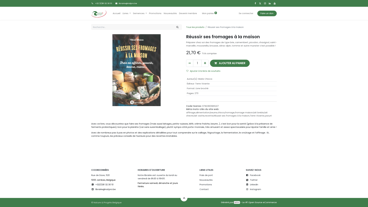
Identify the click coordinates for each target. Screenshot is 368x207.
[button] (230, 63)
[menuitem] (116, 13)
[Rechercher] (177, 27)
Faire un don (266, 13)
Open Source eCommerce (262, 202)
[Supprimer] (189, 63)
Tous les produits (195, 27)
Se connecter (246, 13)
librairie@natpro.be (128, 3)
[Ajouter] (205, 63)
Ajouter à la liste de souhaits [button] (205, 70)
